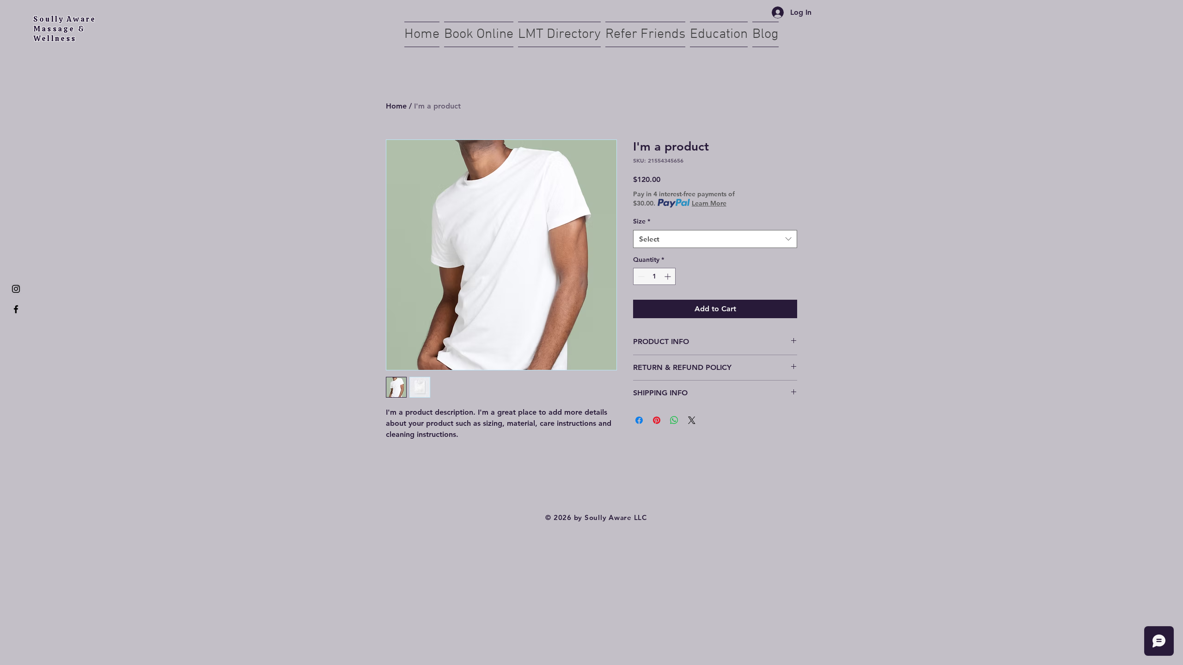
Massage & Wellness (59, 33)
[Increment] (668, 276)
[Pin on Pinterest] (656, 420)
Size (641, 221)
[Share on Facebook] (639, 420)
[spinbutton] (654, 276)
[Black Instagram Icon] (16, 289)
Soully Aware (66, 19)
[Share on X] (691, 420)
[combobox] (715, 239)
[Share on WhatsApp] (674, 420)
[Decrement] (640, 276)
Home (396, 106)
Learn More (709, 203)
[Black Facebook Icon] (16, 309)
